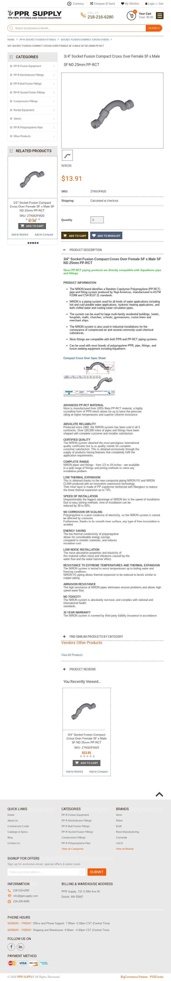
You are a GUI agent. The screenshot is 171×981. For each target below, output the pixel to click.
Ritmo (119, 820)
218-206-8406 (21, 901)
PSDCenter (156, 976)
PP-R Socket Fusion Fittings (38, 39)
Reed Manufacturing (127, 831)
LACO (119, 843)
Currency (78, 3)
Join (160, 3)
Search (154, 28)
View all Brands (125, 848)
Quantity (66, 219)
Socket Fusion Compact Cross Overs (85, 39)
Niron (66, 166)
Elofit (119, 826)
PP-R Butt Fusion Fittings (28, 83)
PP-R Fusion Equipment (27, 66)
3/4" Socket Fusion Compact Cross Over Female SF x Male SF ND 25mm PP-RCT (87, 738)
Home (11, 39)
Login (151, 3)
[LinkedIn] (20, 947)
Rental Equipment (24, 110)
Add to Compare (44, 234)
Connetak (121, 837)
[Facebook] (11, 947)
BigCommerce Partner (134, 976)
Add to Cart (77, 235)
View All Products (72, 655)
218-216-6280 (21, 890)
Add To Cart (35, 226)
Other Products (22, 136)
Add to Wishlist (19, 234)
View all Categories (73, 848)
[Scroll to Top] (158, 790)
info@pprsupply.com (25, 895)
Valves (17, 118)
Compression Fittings (26, 101)
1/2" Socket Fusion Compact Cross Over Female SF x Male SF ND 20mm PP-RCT (32, 206)
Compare (104, 3)
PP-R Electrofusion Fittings (29, 74)
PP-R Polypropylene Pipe (28, 127)
